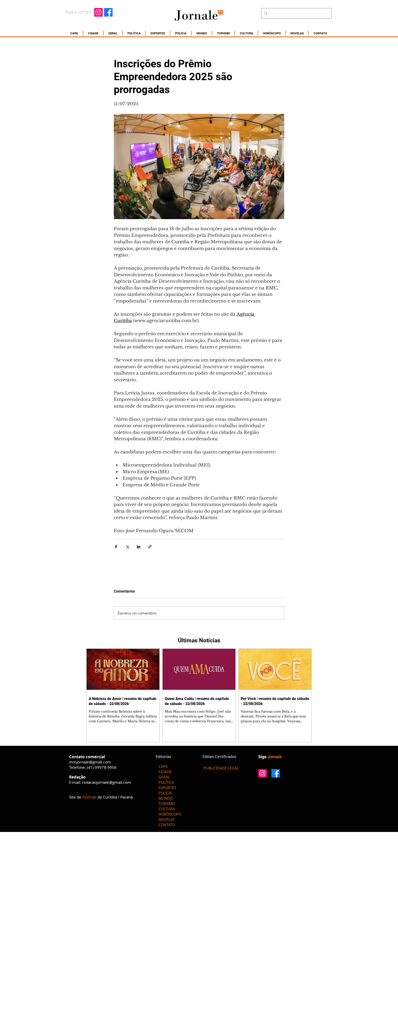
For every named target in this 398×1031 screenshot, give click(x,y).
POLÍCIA (165, 793)
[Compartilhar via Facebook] (116, 546)
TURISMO (166, 803)
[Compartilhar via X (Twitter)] (127, 546)
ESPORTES (167, 787)
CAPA (162, 766)
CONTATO (166, 824)
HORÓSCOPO (169, 814)
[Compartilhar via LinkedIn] (138, 546)
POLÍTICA (166, 782)
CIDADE (165, 771)
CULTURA (166, 808)
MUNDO (165, 798)
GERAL (164, 777)
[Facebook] (108, 12)
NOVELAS (166, 819)
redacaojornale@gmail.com (106, 782)
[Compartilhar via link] (150, 546)
